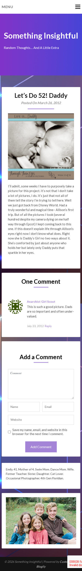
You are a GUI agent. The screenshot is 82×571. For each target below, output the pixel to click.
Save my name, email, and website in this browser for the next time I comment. (39, 432)
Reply (48, 326)
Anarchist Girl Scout (41, 301)
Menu (7, 7)
